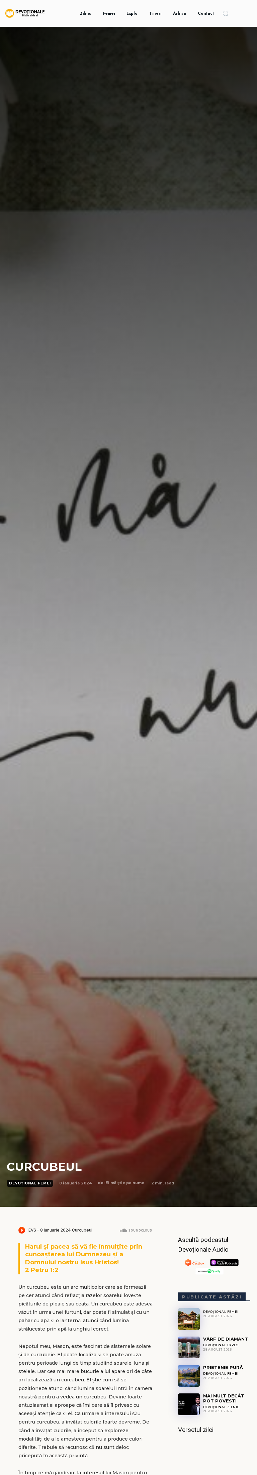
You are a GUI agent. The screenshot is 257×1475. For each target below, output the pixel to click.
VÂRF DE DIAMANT (225, 1339)
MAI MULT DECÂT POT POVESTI (223, 1398)
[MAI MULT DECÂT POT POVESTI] (189, 1404)
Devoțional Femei (30, 1183)
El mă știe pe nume (124, 1182)
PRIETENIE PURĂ (223, 1367)
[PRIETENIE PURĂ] (189, 1376)
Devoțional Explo (221, 1345)
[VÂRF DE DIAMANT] (189, 1347)
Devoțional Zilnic (221, 1407)
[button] (225, 13)
